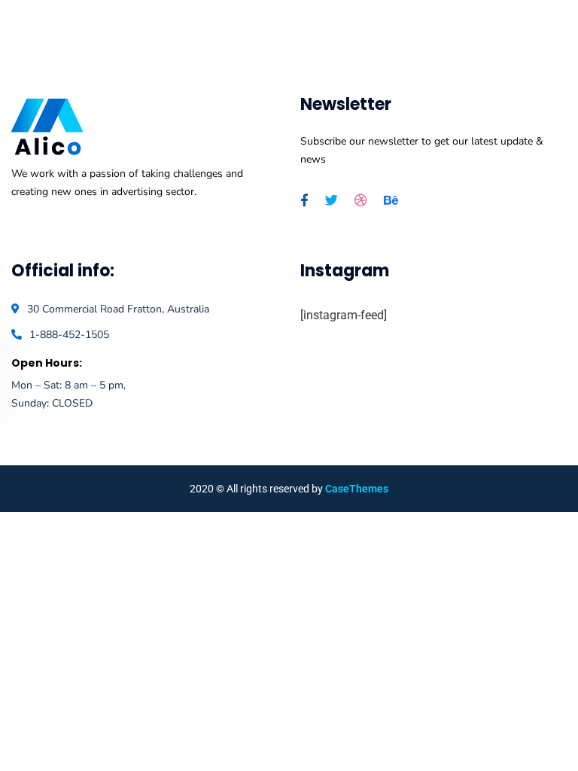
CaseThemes (356, 489)
